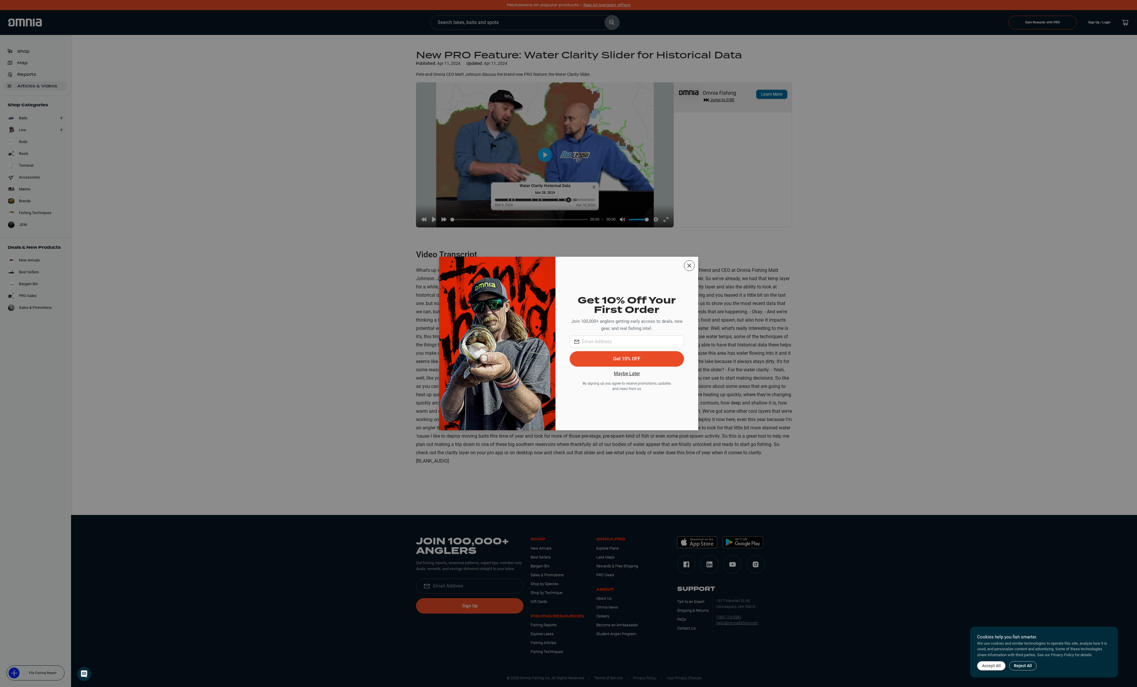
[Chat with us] (84, 674)
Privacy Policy (1062, 655)
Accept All (991, 665)
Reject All (1023, 665)
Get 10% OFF (626, 359)
